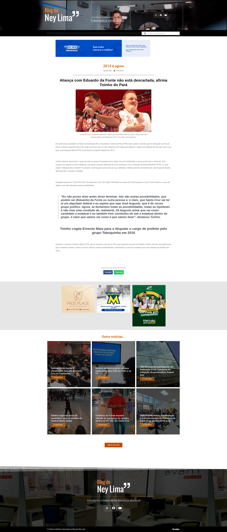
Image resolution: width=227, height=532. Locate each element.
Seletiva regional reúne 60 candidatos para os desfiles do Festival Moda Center (66, 418)
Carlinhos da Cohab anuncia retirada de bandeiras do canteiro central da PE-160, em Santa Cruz (112, 418)
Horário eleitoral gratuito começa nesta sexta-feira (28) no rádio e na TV (113, 371)
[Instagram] (156, 15)
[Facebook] (161, 15)
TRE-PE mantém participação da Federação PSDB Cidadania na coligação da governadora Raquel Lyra (157, 370)
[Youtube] (166, 15)
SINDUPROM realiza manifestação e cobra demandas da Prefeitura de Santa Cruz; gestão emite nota (157, 418)
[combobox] (161, 33)
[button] (108, 272)
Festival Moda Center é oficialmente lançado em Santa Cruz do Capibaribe (66, 371)
